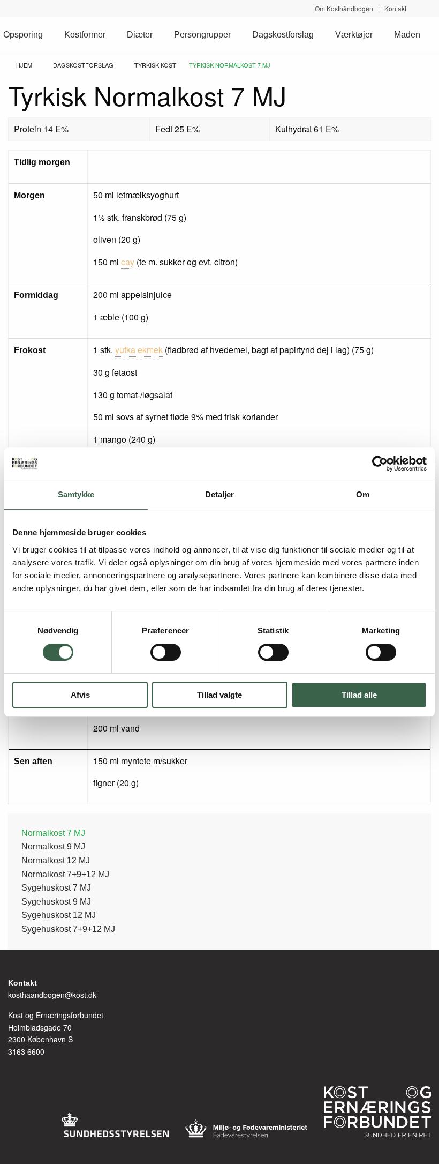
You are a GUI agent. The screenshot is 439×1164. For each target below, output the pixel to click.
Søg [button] (426, 8)
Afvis (80, 694)
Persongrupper (202, 34)
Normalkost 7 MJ (53, 833)
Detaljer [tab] (219, 494)
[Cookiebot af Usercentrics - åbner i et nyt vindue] (380, 464)
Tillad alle (359, 694)
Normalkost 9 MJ (53, 846)
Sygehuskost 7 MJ (56, 887)
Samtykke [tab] (76, 494)
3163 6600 (26, 1051)
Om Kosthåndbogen (344, 8)
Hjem (24, 65)
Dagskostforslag (283, 34)
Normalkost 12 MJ (55, 860)
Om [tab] (362, 494)
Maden (407, 34)
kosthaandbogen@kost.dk (52, 994)
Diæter (140, 34)
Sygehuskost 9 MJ (56, 901)
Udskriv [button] (425, 82)
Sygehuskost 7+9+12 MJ (68, 929)
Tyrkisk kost (155, 65)
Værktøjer (354, 34)
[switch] (165, 652)
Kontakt (395, 8)
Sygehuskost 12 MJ (58, 915)
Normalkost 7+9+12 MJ (65, 874)
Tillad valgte (219, 694)
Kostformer (84, 34)
